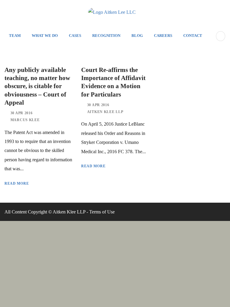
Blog (137, 35)
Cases (75, 35)
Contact (192, 35)
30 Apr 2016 (21, 113)
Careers (163, 35)
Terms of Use (102, 211)
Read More (16, 183)
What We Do (45, 35)
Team (15, 35)
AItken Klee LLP (105, 112)
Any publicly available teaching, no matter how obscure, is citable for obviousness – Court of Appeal (37, 86)
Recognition (106, 35)
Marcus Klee (25, 120)
